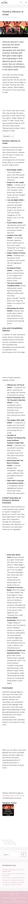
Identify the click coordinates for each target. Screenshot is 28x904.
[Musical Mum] (4, 2)
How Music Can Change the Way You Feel (13, 880)
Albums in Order (8, 840)
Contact (25, 893)
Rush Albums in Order (9, 842)
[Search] (23, 855)
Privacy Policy (4, 893)
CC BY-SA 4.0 (19, 795)
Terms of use (18, 893)
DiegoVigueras (7, 795)
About (12, 894)
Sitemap (11, 893)
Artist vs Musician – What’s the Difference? (13, 877)
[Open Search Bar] (20, 2)
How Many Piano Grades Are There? (11, 884)
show (11, 136)
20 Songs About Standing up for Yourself (13, 882)
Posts (16, 894)
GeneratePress (22, 901)
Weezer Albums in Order (10, 843)
